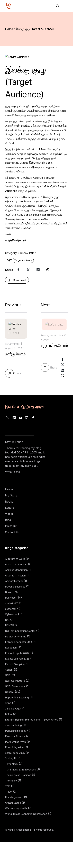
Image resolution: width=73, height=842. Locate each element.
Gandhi (9, 669)
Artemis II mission (15, 575)
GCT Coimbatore (15, 680)
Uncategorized (13, 797)
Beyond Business (15, 586)
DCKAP (9, 625)
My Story (11, 495)
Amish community (15, 564)
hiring (8, 703)
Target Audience (23, 260)
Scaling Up (11, 758)
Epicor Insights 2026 (17, 653)
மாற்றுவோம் (15, 353)
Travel (8, 791)
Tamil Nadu (11, 764)
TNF (7, 786)
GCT (8, 675)
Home (9, 489)
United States (13, 802)
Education (11, 647)
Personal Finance (15, 736)
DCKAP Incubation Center (20, 631)
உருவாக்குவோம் (54, 345)
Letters (9, 507)
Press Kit (10, 526)
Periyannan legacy (15, 730)
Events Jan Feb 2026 (17, 658)
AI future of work (15, 558)
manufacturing (13, 725)
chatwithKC (11, 603)
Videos (9, 513)
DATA (8, 619)
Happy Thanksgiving (17, 697)
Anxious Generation (16, 570)
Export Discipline (15, 664)
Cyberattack (12, 614)
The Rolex (11, 780)
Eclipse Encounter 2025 (19, 642)
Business (10, 597)
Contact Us (12, 532)
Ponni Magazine (14, 747)
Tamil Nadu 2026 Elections (20, 769)
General (9, 692)
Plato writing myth (15, 741)
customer (10, 608)
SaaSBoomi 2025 (15, 753)
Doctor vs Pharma (15, 636)
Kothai (8, 714)
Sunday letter (27, 253)
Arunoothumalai (14, 581)
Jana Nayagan (13, 708)
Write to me (12, 471)
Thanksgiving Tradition (18, 775)
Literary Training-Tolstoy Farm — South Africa (31, 719)
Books (9, 501)
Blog (8, 520)
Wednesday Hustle (16, 808)
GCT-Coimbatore (15, 686)
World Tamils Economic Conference (26, 813)
